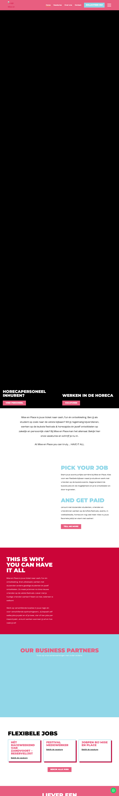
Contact (78, 5)
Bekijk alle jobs (59, 769)
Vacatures (57, 5)
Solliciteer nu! (94, 5)
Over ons (68, 5)
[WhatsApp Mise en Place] (113, 790)
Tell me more (71, 527)
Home (48, 5)
